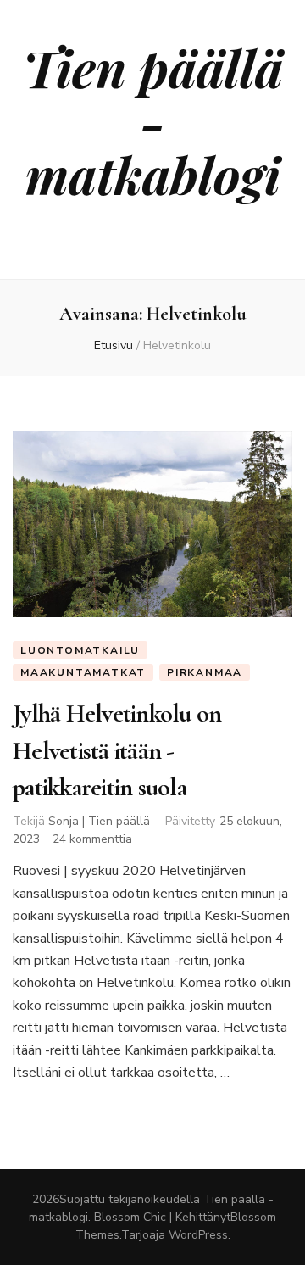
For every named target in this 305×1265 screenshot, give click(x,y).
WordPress (198, 1235)
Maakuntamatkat (83, 672)
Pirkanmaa (204, 672)
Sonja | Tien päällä (99, 821)
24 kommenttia (92, 839)
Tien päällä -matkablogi (153, 120)
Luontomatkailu (80, 650)
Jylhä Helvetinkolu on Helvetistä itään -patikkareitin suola (117, 750)
